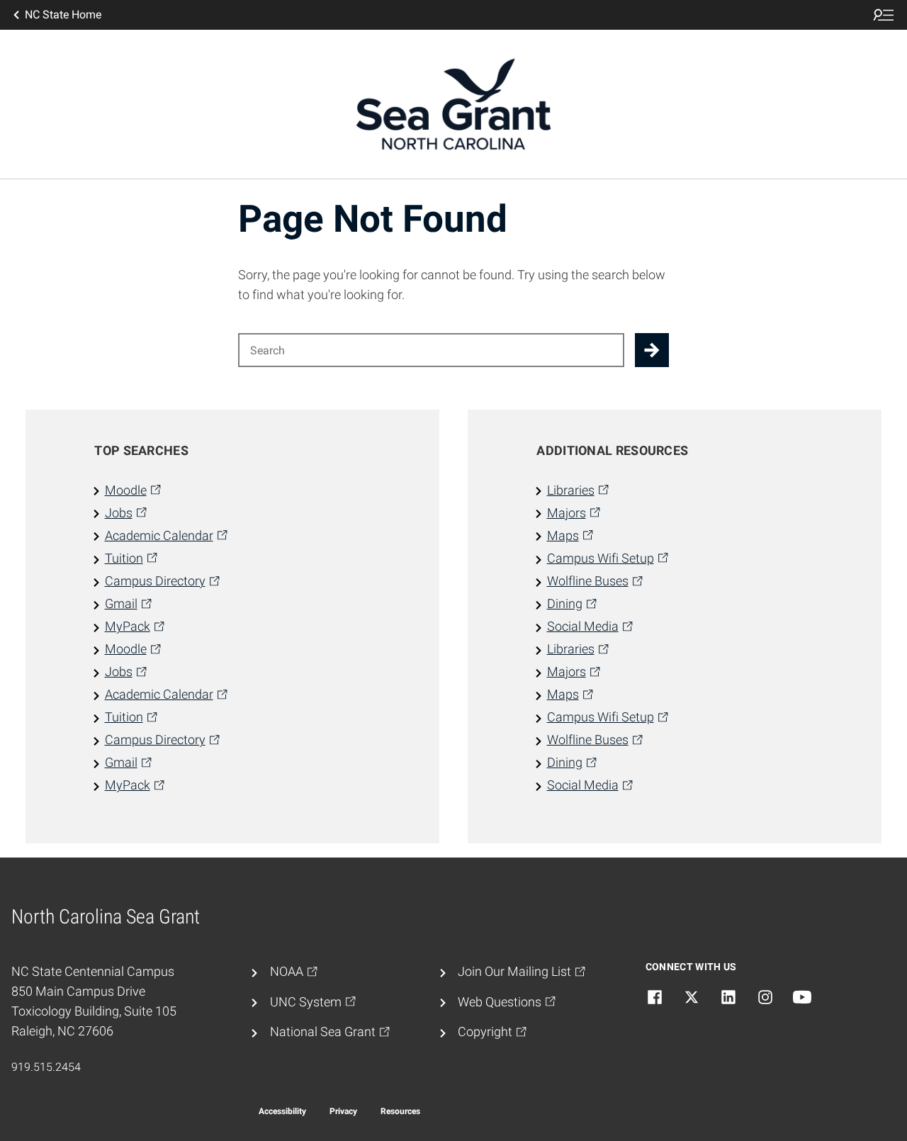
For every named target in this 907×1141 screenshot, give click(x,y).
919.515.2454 (46, 1067)
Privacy (343, 1111)
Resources (400, 1111)
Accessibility (282, 1111)
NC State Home (63, 14)
